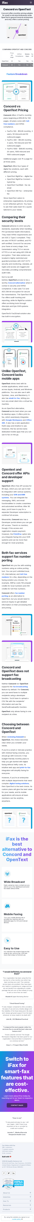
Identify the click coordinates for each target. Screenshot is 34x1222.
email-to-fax (14, 398)
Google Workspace (14, 420)
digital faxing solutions (19, 783)
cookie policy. (16, 1219)
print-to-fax (25, 767)
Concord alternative (16, 283)
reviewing (15, 737)
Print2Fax (17, 534)
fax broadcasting (20, 687)
